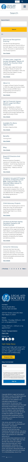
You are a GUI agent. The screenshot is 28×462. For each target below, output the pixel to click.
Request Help (8, 357)
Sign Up (14, 381)
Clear (2, 34)
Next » (24, 268)
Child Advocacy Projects (11, 203)
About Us (6, 83)
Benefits (6, 136)
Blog (5, 147)
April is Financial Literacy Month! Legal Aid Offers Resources (12, 103)
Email (4, 366)
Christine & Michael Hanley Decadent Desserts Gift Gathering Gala (13, 223)
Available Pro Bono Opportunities (10, 124)
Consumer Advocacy (10, 247)
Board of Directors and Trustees (11, 157)
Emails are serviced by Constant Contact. (17, 377)
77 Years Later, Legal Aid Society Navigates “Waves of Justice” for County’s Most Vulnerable (13, 62)
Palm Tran (5, 333)
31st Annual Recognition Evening (12, 40)
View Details (6, 53)
